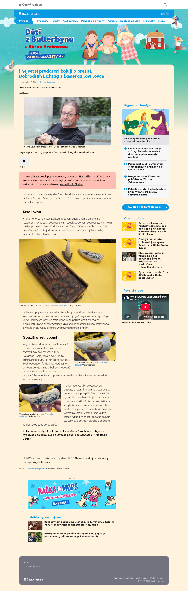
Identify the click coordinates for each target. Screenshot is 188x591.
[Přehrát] (24, 161)
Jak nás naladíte (32, 566)
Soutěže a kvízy (130, 21)
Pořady (55, 21)
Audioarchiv (70, 21)
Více (161, 21)
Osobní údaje (142, 578)
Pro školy (149, 21)
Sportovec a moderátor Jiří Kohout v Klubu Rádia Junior (153, 275)
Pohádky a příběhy (93, 21)
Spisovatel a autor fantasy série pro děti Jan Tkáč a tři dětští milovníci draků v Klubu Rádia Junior (153, 229)
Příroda (24, 21)
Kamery (112, 21)
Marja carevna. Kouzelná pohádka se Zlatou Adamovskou (144, 179)
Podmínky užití (157, 578)
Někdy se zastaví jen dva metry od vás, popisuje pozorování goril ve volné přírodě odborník (75, 535)
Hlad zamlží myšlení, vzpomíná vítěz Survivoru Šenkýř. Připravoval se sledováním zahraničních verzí (151, 260)
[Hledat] (165, 4)
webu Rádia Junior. (71, 184)
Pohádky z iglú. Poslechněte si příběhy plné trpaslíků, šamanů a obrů (147, 192)
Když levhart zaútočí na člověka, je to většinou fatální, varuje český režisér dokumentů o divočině (80, 523)
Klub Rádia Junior (48, 82)
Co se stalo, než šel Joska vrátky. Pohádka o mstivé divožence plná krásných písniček (145, 152)
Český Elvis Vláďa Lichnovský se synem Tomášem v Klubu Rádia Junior (153, 243)
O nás (27, 562)
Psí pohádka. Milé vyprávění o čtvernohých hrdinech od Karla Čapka (145, 167)
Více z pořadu (134, 218)
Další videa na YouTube (136, 322)
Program (42, 21)
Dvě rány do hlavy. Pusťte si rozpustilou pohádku (142, 140)
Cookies (129, 578)
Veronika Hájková (59, 305)
